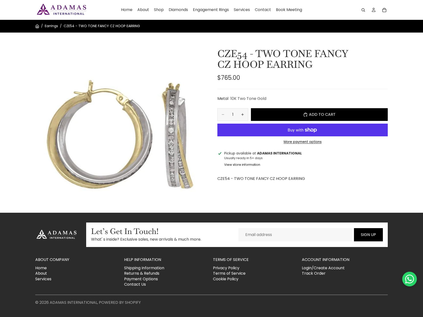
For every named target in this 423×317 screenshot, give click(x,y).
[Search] (363, 10)
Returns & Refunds (141, 273)
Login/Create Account (323, 268)
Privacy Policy (226, 268)
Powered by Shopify (120, 302)
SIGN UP (368, 234)
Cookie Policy (225, 279)
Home (41, 268)
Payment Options (141, 279)
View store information (242, 164)
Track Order (314, 273)
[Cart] (384, 10)
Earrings (51, 26)
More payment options (303, 142)
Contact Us (135, 284)
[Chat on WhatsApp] (409, 279)
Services (43, 279)
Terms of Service (229, 273)
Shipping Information (144, 268)
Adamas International (73, 302)
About (41, 273)
